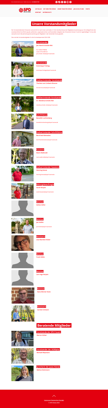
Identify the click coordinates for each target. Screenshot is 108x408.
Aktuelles (38, 9)
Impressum (47, 400)
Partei (88, 9)
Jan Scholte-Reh (78, 9)
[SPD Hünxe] (26, 13)
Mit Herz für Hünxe (49, 9)
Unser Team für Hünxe (64, 9)
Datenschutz (47, 12)
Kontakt (38, 12)
